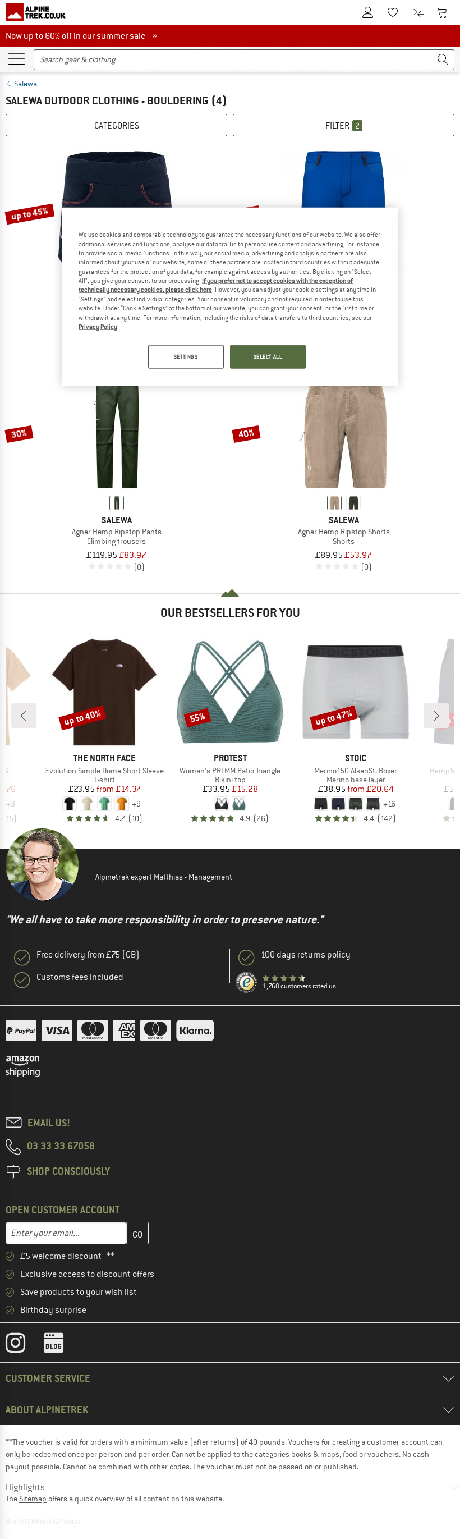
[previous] (23, 715)
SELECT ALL (268, 356)
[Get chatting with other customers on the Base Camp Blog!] (62, 1345)
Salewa (25, 84)
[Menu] (16, 58)
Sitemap (33, 1499)
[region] (230, 297)
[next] (436, 715)
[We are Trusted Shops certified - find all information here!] (247, 983)
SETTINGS (186, 356)
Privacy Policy (98, 327)
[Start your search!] (443, 59)
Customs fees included (79, 977)
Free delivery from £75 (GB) (88, 954)
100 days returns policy (306, 954)
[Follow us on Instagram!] (24, 1345)
